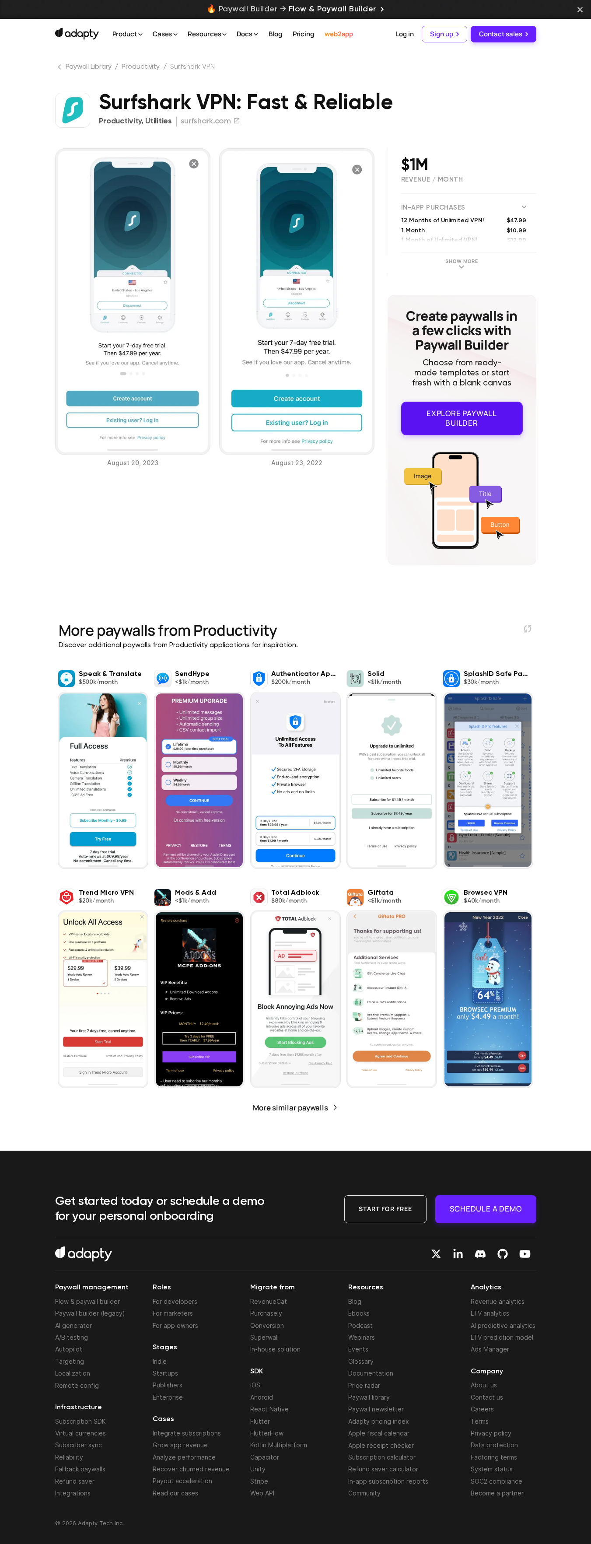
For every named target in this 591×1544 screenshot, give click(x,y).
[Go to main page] (77, 33)
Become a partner (497, 1493)
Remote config (77, 1385)
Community (364, 1493)
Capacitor (264, 1457)
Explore (462, 418)
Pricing (303, 34)
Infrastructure (78, 1407)
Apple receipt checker (381, 1445)
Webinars (361, 1337)
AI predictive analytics (503, 1325)
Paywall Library (89, 66)
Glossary (361, 1361)
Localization (72, 1373)
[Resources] (224, 34)
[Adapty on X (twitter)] (436, 1254)
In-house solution (275, 1349)
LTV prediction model (502, 1337)
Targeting (69, 1361)
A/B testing (71, 1337)
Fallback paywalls (80, 1469)
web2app (339, 34)
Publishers (167, 1385)
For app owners (175, 1325)
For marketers (173, 1313)
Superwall (264, 1337)
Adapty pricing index (378, 1421)
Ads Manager (490, 1349)
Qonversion (267, 1325)
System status (492, 1469)
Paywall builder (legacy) (90, 1313)
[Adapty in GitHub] (503, 1254)
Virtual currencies (80, 1433)
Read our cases (175, 1493)
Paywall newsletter (376, 1409)
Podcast (360, 1325)
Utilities (158, 121)
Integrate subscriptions (187, 1433)
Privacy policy (491, 1433)
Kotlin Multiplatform (278, 1445)
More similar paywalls (290, 1108)
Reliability (69, 1457)
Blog (275, 34)
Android (261, 1397)
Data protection (494, 1445)
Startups (165, 1373)
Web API (262, 1493)
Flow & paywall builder (87, 1301)
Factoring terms (494, 1457)
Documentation (370, 1373)
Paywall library (369, 1397)
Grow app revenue (180, 1445)
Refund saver (74, 1481)
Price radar (364, 1385)
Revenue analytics (498, 1301)
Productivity (141, 66)
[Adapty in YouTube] (525, 1254)
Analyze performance (184, 1457)
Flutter (260, 1421)
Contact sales (500, 34)
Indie (160, 1361)
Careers (482, 1409)
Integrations (73, 1493)
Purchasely (266, 1313)
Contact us (487, 1397)
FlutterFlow (266, 1433)
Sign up (441, 34)
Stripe (259, 1481)
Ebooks (359, 1313)
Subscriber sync (78, 1445)
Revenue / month (432, 179)
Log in (404, 34)
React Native (269, 1409)
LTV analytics (490, 1313)
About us (484, 1385)
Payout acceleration (182, 1480)
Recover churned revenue (191, 1469)
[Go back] (60, 69)
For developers (175, 1301)
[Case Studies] (175, 34)
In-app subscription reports (388, 1481)
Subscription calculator (382, 1457)
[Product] (140, 34)
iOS (255, 1385)
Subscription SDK (80, 1421)
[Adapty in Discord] (480, 1254)
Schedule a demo (486, 1209)
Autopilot (68, 1349)
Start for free (385, 1208)
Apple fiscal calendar (378, 1433)
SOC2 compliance (496, 1481)
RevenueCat (268, 1301)
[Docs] (256, 34)
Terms (480, 1421)
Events (358, 1349)
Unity (258, 1469)
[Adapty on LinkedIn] (458, 1254)
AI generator (73, 1325)
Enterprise (168, 1397)
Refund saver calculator (383, 1469)
